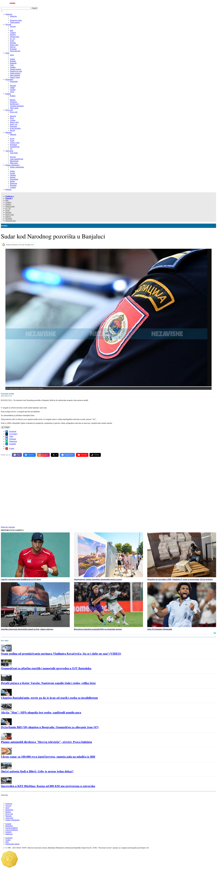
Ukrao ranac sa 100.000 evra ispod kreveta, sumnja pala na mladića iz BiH (48, 756)
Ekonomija (9, 79)
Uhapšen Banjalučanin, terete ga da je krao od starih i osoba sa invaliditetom (49, 697)
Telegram (12, 439)
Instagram (45, 455)
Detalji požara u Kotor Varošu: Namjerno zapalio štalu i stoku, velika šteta (48, 683)
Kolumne (8, 219)
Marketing (9, 826)
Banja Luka (9, 215)
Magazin (8, 132)
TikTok (96, 455)
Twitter (8, 840)
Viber (11, 436)
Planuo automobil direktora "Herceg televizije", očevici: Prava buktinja (46, 742)
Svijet (7, 210)
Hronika (8, 213)
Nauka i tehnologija (12, 165)
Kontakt (8, 824)
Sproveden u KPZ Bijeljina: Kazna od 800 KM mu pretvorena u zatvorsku (48, 786)
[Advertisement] (69, 476)
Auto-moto (9, 151)
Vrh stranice (7, 800)
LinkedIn (12, 444)
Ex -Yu (8, 208)
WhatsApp (13, 441)
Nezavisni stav (10, 221)
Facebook (12, 431)
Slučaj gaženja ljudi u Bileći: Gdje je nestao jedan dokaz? (37, 771)
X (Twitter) (13, 434)
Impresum (9, 834)
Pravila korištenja (11, 828)
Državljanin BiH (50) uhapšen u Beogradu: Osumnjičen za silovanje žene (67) (50, 727)
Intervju (8, 217)
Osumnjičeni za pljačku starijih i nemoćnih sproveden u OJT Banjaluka (46, 668)
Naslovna (8, 14)
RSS (7, 842)
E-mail (11, 448)
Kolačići (8, 832)
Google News (68, 455)
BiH (6, 200)
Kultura (8, 94)
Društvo (8, 204)
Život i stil (9, 110)
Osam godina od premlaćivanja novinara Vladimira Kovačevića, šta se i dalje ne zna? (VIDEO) (61, 653)
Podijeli (6, 427)
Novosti (8, 24)
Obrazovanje (10, 206)
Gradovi (8, 202)
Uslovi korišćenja (11, 830)
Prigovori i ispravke (8, 527)
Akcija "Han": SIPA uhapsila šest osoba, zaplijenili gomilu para (41, 712)
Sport (7, 53)
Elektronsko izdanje (12, 844)
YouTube (84, 455)
